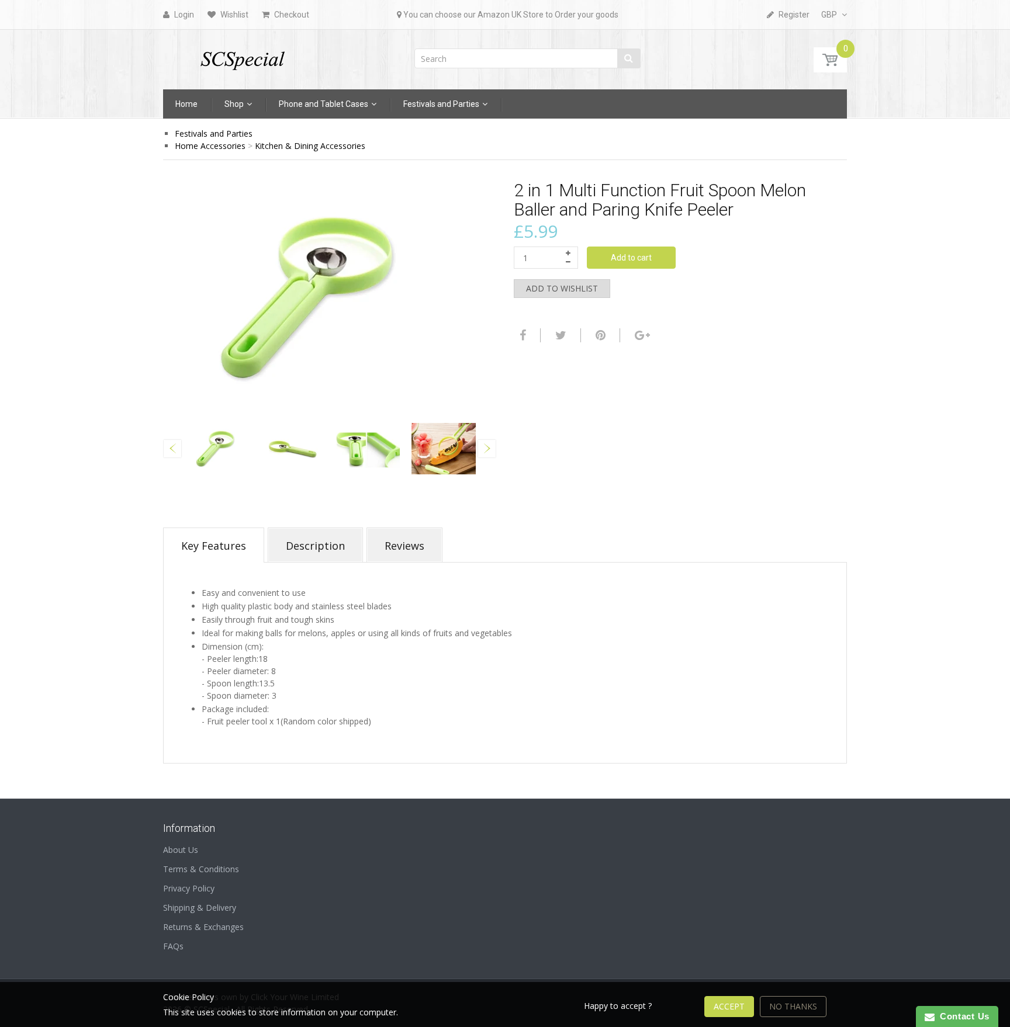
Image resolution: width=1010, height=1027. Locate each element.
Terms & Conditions (201, 869)
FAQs (173, 946)
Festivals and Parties (213, 133)
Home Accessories (210, 145)
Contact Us (962, 1016)
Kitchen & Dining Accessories (310, 145)
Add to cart (631, 257)
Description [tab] (315, 546)
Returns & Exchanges (203, 926)
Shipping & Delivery (199, 907)
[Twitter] (559, 335)
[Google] (641, 335)
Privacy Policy (189, 888)
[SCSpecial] (242, 56)
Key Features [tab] (213, 546)
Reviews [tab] (404, 546)
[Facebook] (521, 335)
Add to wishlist (562, 288)
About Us (180, 849)
